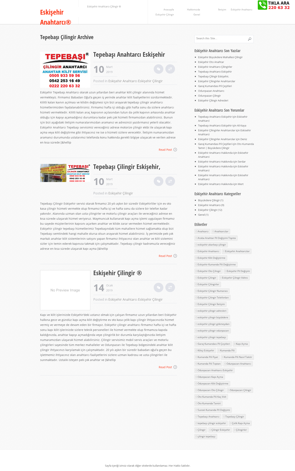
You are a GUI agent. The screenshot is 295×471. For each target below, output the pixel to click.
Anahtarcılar (221, 231)
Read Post (165, 150)
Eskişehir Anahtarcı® (55, 17)
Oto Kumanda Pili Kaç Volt (212, 396)
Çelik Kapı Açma (241, 423)
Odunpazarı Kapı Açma (210, 377)
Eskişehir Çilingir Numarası (213, 291)
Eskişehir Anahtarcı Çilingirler (215, 67)
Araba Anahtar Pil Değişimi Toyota (217, 238)
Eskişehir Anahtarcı (241, 9)
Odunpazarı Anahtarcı (211, 91)
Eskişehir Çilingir (165, 14)
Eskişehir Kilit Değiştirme (211, 258)
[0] (158, 181)
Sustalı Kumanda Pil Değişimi (214, 410)
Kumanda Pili (227, 350)
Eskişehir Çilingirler (208, 284)
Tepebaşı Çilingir (234, 416)
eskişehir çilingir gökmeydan (213, 324)
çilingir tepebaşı (206, 436)
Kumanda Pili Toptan (209, 363)
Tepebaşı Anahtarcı (208, 416)
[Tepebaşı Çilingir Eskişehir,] (66, 173)
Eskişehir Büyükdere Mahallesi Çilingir (220, 57)
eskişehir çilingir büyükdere (213, 317)
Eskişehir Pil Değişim (238, 271)
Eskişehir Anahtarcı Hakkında (215, 153)
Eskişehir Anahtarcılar (237, 251)
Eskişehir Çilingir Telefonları (213, 297)
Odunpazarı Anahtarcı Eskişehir (215, 370)
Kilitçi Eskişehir (206, 350)
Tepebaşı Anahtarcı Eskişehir (129, 54)
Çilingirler (241, 430)
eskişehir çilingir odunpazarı (213, 330)
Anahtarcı (203, 231)
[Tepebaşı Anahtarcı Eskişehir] (66, 70)
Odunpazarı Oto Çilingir (211, 390)
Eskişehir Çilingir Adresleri (213, 100)
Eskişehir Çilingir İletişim (211, 304)
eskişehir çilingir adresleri (212, 310)
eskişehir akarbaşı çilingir (212, 244)
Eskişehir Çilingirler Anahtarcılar (216, 81)
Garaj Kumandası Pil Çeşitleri (215, 86)
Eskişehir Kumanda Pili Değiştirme (217, 264)
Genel (196, 14)
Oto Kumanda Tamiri (209, 403)
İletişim (222, 9)
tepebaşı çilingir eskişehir (212, 423)
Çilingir (201, 430)
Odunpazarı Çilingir (209, 95)
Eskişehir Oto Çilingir (209, 271)
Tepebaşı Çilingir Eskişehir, (127, 166)
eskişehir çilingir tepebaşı (212, 337)
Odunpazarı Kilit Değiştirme (213, 383)
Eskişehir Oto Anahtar (211, 62)
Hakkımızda (193, 9)
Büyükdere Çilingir (209, 200)
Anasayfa (169, 9)
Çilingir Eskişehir (221, 430)
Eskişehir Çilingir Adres (235, 277)
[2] (158, 69)
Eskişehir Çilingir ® (117, 272)
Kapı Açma (242, 344)
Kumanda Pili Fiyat (208, 357)
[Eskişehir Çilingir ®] (66, 290)
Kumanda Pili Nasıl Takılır (238, 357)
